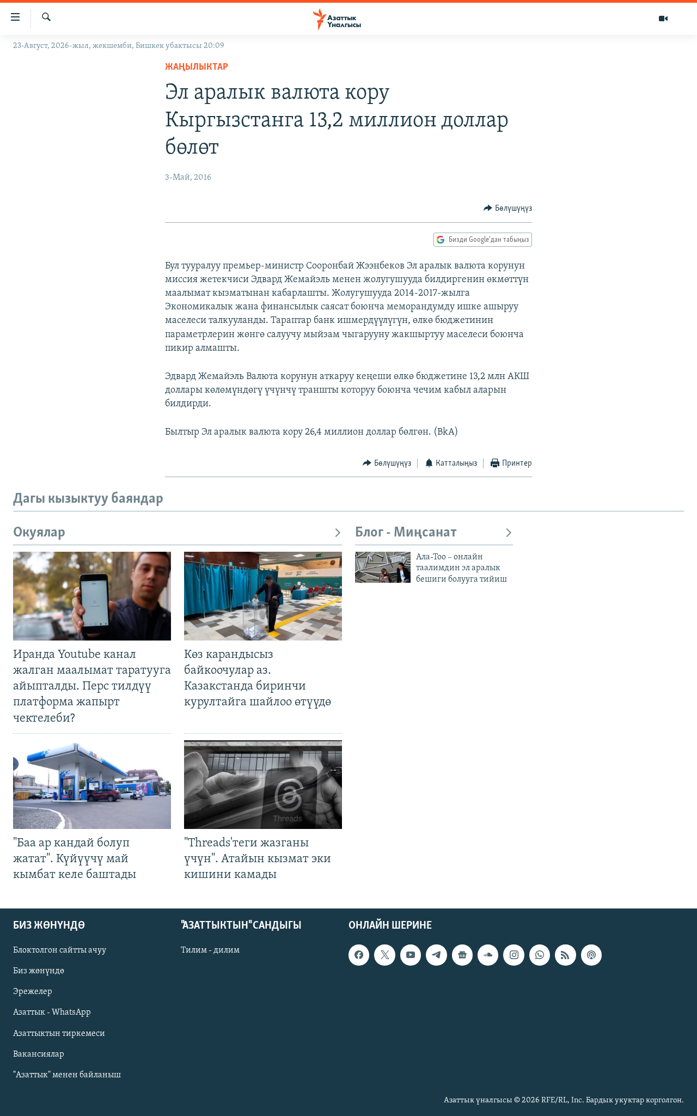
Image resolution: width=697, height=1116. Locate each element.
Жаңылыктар (196, 67)
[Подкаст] (591, 955)
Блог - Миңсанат (406, 533)
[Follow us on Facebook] (358, 955)
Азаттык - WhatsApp (52, 1013)
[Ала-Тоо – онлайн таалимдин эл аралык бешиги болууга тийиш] (383, 567)
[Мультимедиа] (663, 18)
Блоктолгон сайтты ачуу (59, 951)
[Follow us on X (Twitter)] (384, 955)
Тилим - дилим (210, 951)
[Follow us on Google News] (462, 955)
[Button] (508, 209)
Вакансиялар (38, 1054)
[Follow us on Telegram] (436, 955)
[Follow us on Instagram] (513, 955)
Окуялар (39, 533)
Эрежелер (32, 992)
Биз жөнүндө (38, 971)
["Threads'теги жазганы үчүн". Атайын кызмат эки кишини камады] (263, 784)
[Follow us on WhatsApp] (539, 955)
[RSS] (565, 955)
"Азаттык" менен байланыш (67, 1075)
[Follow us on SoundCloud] (488, 955)
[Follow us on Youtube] (410, 955)
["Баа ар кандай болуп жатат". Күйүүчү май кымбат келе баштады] (92, 784)
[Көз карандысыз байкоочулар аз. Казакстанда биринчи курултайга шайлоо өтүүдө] (263, 596)
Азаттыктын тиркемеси (59, 1033)
